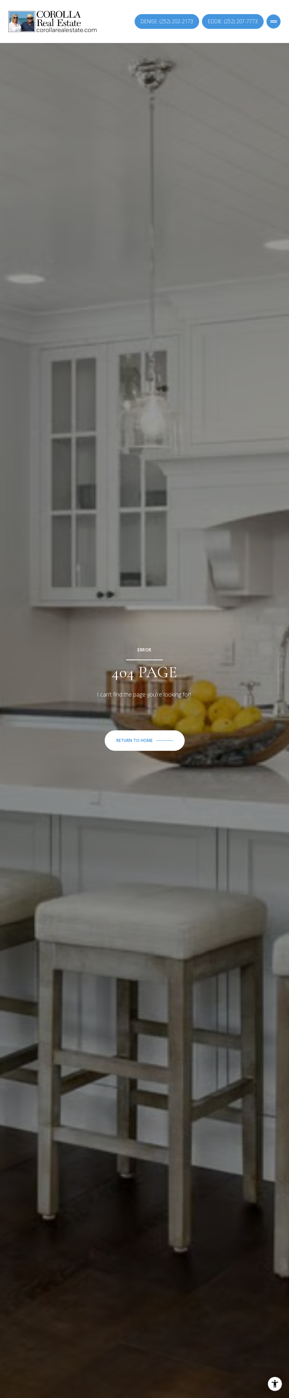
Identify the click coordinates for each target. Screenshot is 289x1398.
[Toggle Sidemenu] (273, 21)
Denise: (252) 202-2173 (167, 21)
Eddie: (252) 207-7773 (233, 21)
